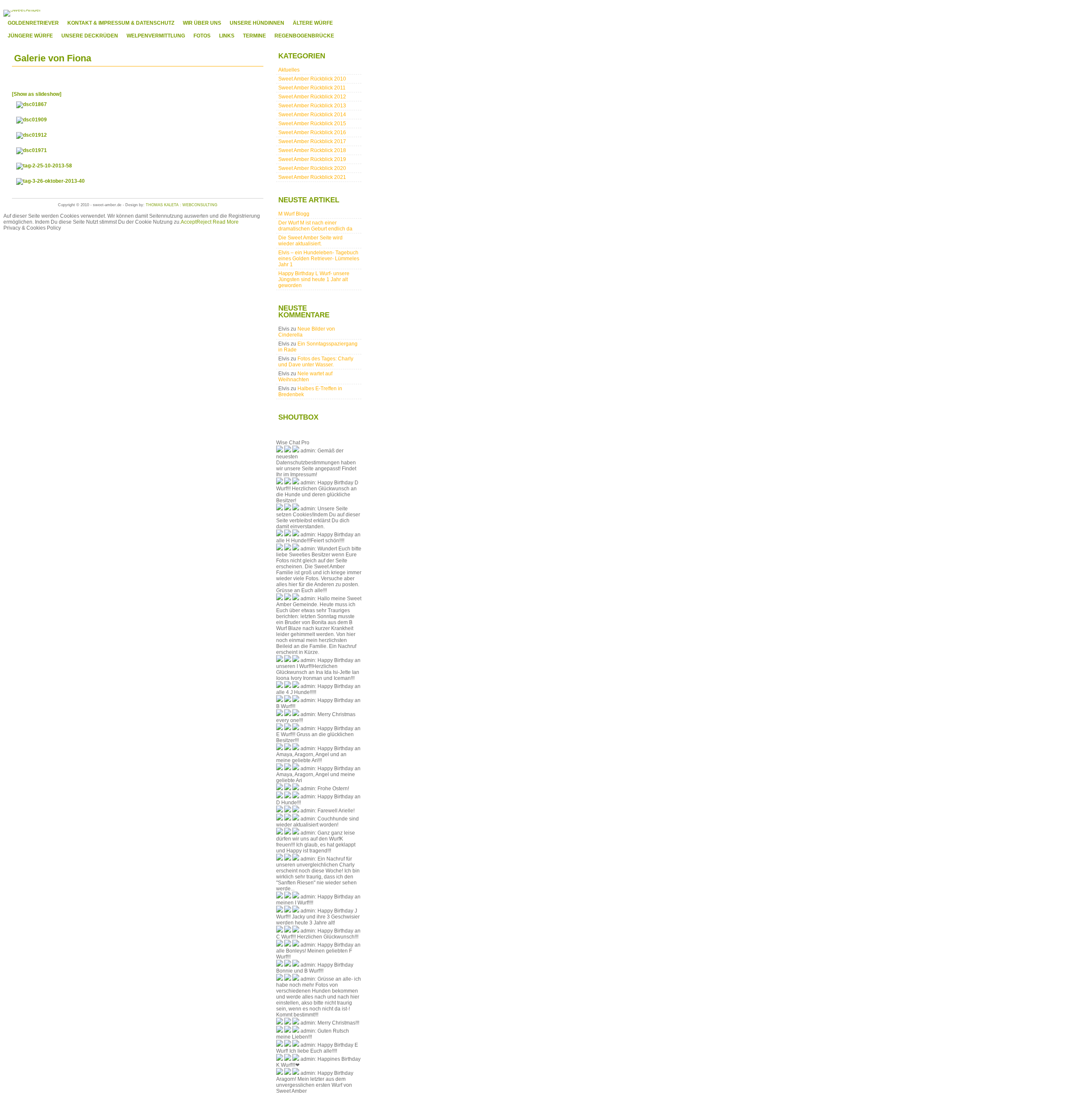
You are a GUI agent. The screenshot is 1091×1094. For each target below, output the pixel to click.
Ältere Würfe (313, 23)
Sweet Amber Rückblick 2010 (312, 79)
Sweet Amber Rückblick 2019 (312, 159)
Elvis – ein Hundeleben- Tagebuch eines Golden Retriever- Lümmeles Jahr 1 (318, 259)
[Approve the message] (279, 451)
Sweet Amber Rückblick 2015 (312, 124)
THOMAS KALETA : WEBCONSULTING (181, 205)
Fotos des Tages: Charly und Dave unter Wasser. (315, 362)
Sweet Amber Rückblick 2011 (312, 88)
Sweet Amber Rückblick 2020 (312, 168)
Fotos (202, 36)
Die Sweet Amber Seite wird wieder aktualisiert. (310, 241)
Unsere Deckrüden (89, 36)
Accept (188, 222)
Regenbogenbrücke (304, 36)
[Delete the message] (287, 451)
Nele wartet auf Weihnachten (305, 377)
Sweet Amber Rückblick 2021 (312, 177)
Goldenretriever (33, 23)
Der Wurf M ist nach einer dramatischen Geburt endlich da (315, 226)
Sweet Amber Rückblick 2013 (312, 106)
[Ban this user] (295, 451)
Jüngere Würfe (30, 36)
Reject (203, 222)
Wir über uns (202, 23)
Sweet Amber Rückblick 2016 (312, 132)
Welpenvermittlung (156, 36)
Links (226, 36)
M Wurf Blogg (293, 214)
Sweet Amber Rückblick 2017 (312, 141)
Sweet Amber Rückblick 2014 (312, 115)
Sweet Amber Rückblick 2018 (312, 150)
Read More (226, 222)
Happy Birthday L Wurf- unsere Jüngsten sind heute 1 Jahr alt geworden (313, 279)
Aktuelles (289, 70)
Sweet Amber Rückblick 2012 (312, 97)
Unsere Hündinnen (257, 23)
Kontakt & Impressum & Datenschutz (120, 23)
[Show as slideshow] (36, 94)
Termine (254, 36)
